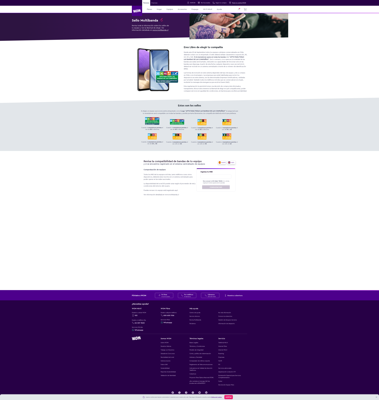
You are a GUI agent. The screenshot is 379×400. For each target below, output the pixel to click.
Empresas (154, 3)
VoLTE (220, 361)
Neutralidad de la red (167, 357)
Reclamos (193, 323)
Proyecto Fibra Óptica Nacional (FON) (201, 377)
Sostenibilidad (165, 368)
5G (219, 364)
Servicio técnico (195, 316)
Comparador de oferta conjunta (200, 361)
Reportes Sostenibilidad (168, 372)
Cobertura (193, 374)
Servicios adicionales (224, 368)
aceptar (229, 397)
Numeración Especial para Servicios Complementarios (229, 376)
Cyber (220, 381)
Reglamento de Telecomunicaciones (201, 364)
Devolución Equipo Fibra (226, 385)
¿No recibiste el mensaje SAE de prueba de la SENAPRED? (200, 382)
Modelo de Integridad (196, 350)
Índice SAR (164, 364)
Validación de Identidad (168, 375)
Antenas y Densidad (196, 357)
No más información (224, 312)
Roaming (221, 353)
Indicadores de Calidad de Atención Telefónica (201, 369)
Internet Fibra (222, 346)
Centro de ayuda (195, 312)
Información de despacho (226, 323)
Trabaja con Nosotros (167, 350)
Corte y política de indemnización (200, 353)
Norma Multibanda (195, 320)
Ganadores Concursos (168, 353)
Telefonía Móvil (223, 342)
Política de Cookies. (216, 397)
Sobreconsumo (165, 361)
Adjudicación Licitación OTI (227, 372)
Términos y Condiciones (197, 346)
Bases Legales (194, 342)
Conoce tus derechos (225, 316)
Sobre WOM (164, 342)
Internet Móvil (222, 350)
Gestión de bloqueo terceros (227, 320)
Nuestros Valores (166, 346)
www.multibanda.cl (160, 30)
